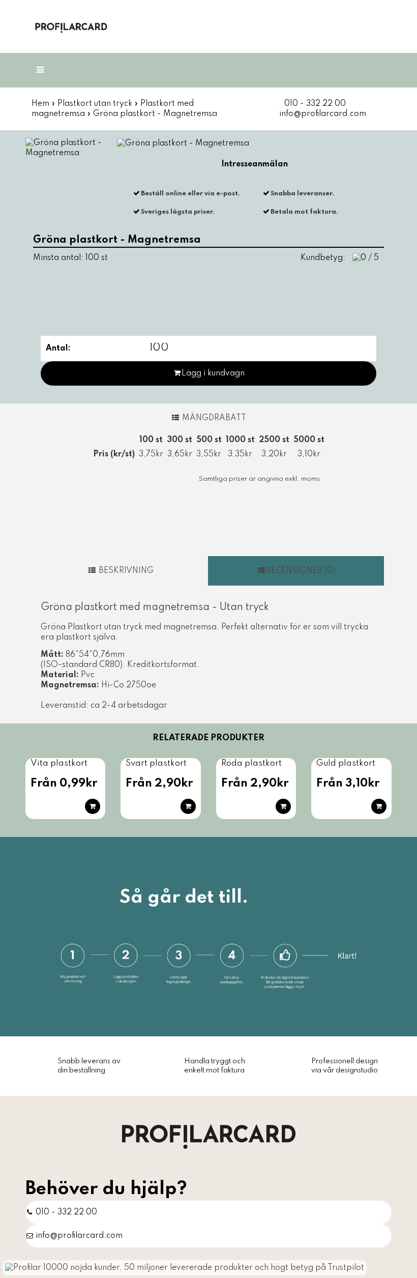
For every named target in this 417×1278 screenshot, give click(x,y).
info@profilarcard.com (322, 114)
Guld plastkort (345, 763)
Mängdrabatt (213, 418)
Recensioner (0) (300, 571)
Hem (40, 104)
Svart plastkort (156, 763)
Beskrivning (125, 571)
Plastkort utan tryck (94, 104)
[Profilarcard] (208, 1136)
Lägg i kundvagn (213, 373)
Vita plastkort (59, 763)
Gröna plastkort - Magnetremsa (155, 114)
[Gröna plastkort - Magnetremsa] (70, 148)
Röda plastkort (251, 763)
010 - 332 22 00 (315, 104)
